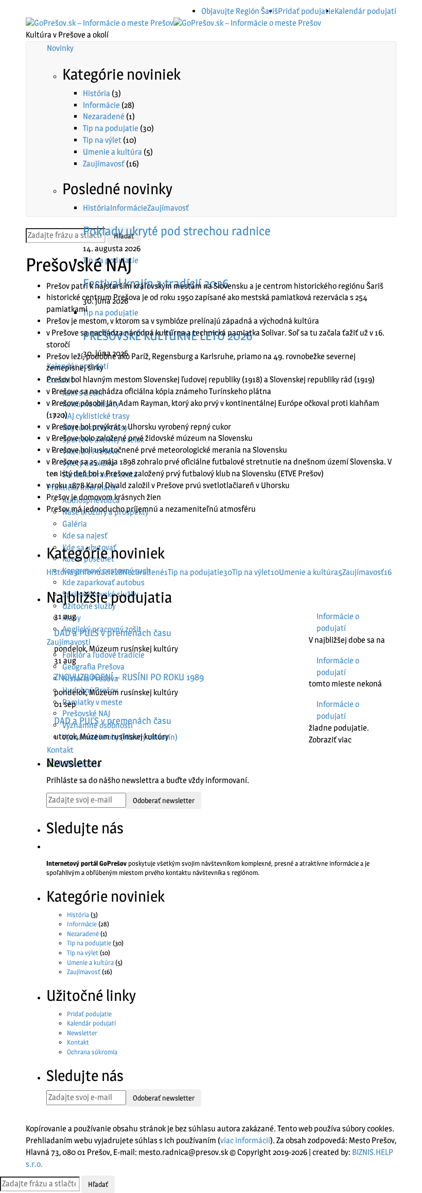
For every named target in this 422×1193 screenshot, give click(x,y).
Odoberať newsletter (164, 800)
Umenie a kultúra (112, 152)
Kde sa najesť (85, 535)
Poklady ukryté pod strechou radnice (177, 230)
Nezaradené (104, 116)
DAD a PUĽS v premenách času (112, 632)
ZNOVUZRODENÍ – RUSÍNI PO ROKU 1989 (129, 677)
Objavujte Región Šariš (239, 11)
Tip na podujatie (110, 128)
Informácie (101, 105)
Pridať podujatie (306, 11)
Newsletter (82, 1033)
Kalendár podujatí (365, 11)
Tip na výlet (102, 140)
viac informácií (245, 1140)
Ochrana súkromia (92, 1052)
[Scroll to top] (6, 1117)
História (96, 93)
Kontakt (78, 1042)
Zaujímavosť (104, 164)
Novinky (60, 48)
